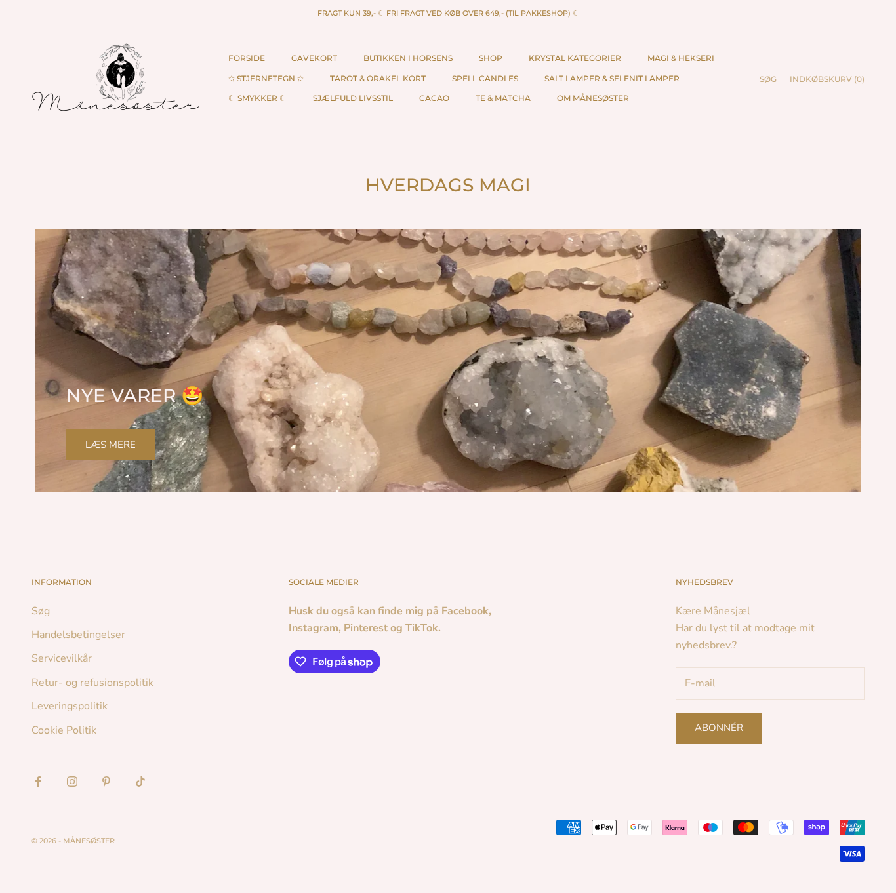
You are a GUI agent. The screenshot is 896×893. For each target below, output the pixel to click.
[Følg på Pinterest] (106, 781)
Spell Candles (485, 78)
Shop (490, 58)
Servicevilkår (61, 658)
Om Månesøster (593, 98)
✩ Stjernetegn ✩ (266, 78)
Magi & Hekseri (680, 58)
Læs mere (110, 444)
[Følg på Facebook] (38, 781)
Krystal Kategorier (575, 58)
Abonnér (719, 727)
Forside (246, 58)
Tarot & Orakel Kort (378, 78)
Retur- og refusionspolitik (92, 682)
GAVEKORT (314, 58)
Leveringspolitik (69, 706)
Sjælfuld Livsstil (353, 98)
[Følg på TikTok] (140, 781)
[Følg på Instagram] (72, 781)
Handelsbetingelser (78, 634)
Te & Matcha (503, 98)
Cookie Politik (63, 730)
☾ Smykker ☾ (257, 98)
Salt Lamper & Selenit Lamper (612, 78)
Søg (40, 611)
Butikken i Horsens (408, 58)
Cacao (434, 98)
